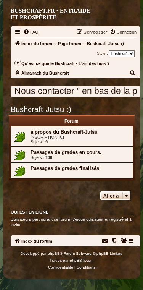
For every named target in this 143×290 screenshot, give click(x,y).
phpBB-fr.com (81, 260)
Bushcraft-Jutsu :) (41, 109)
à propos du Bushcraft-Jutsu (64, 132)
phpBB (54, 253)
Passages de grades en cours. (66, 152)
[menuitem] (31, 32)
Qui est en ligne (29, 212)
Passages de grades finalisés (65, 168)
